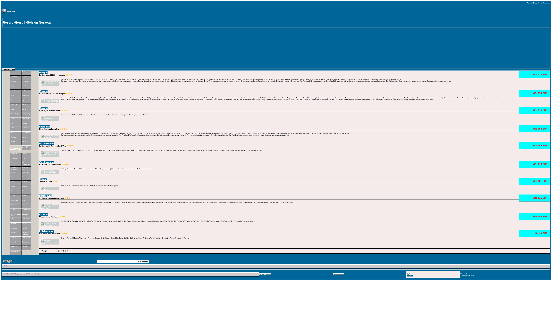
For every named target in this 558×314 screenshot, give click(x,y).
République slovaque (14, 168)
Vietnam (13, 191)
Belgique (14, 86)
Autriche (13, 81)
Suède (13, 177)
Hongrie (13, 223)
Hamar (43, 179)
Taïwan (13, 181)
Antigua (24, 72)
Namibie (24, 228)
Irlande (13, 123)
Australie (25, 76)
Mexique (25, 141)
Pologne (25, 158)
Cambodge (14, 200)
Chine (24, 90)
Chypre (13, 95)
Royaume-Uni (25, 168)
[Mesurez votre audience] (410, 275)
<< (52, 251)
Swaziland (25, 242)
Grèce (24, 109)
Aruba (13, 195)
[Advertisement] (309, 10)
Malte (24, 137)
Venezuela (14, 251)
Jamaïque (25, 128)
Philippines (14, 158)
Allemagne (14, 72)
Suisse (24, 177)
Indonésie (25, 118)
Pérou (24, 153)
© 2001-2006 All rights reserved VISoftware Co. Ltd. (22, 274)
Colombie (14, 205)
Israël (24, 223)
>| (73, 251)
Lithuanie (14, 228)
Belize (24, 195)
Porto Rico (14, 237)
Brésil (24, 86)
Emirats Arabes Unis (16, 214)
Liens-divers (537, 3)
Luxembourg (26, 132)
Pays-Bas (14, 153)
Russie (13, 172)
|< (50, 251)
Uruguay (25, 246)
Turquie (24, 186)
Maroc (13, 141)
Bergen (43, 72)
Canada (13, 90)
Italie (12, 128)
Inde (12, 118)
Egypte (24, 100)
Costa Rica (25, 95)
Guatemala (25, 219)
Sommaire (546, 3)
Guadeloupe (15, 114)
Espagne (14, 104)
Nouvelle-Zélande (25, 147)
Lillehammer (46, 231)
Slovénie (13, 242)
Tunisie (13, 186)
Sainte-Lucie (26, 237)
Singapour (25, 172)
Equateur (25, 214)
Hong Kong (26, 114)
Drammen (44, 126)
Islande (24, 123)
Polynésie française (25, 233)
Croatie (13, 209)
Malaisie (13, 137)
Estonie (13, 219)
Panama (13, 232)
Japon (13, 132)
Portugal (13, 163)
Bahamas (25, 81)
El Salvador (26, 209)
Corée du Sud (25, 205)
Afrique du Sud (25, 191)
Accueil (529, 3)
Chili (23, 200)
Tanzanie (14, 246)
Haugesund (45, 196)
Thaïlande (25, 181)
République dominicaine (26, 163)
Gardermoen (46, 143)
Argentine (14, 76)
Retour (6, 266)
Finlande (25, 104)
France (13, 109)
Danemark (14, 100)
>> (71, 251)
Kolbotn (43, 214)
